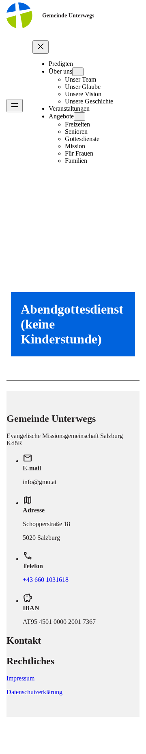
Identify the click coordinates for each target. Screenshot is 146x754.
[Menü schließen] (40, 47)
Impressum (20, 678)
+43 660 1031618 (46, 579)
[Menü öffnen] (14, 105)
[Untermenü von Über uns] (78, 71)
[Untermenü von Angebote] (79, 116)
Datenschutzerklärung (34, 692)
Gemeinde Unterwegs (68, 15)
